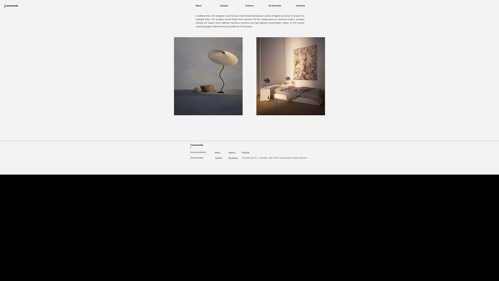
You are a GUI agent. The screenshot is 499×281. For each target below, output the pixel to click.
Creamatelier (11, 6)
